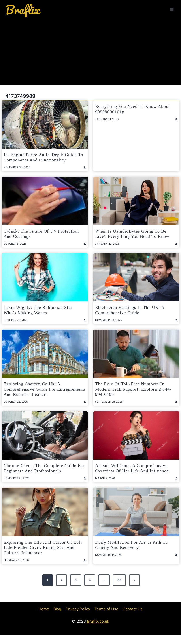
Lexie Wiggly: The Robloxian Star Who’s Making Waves (38, 310)
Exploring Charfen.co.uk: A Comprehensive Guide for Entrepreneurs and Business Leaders (44, 389)
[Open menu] (172, 9)
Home (43, 609)
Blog (57, 609)
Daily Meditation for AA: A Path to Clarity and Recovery (131, 545)
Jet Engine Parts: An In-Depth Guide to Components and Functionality (43, 157)
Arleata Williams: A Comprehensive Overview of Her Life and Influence (132, 468)
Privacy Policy (78, 609)
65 (119, 580)
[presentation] (45, 124)
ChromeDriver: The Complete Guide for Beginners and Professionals (44, 468)
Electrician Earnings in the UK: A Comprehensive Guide (129, 310)
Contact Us (133, 609)
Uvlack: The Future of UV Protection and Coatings (41, 234)
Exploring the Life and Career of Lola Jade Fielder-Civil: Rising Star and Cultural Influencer (43, 547)
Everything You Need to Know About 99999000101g (132, 109)
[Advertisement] (90, 52)
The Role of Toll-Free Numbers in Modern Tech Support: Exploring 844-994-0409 (133, 389)
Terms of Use (106, 609)
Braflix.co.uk (98, 621)
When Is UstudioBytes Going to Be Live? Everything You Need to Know (132, 234)
